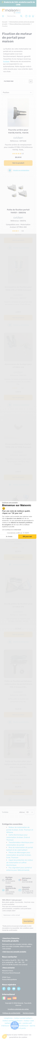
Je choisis (9, 536)
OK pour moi (27, 536)
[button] (4, 1036)
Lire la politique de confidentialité (11, 529)
